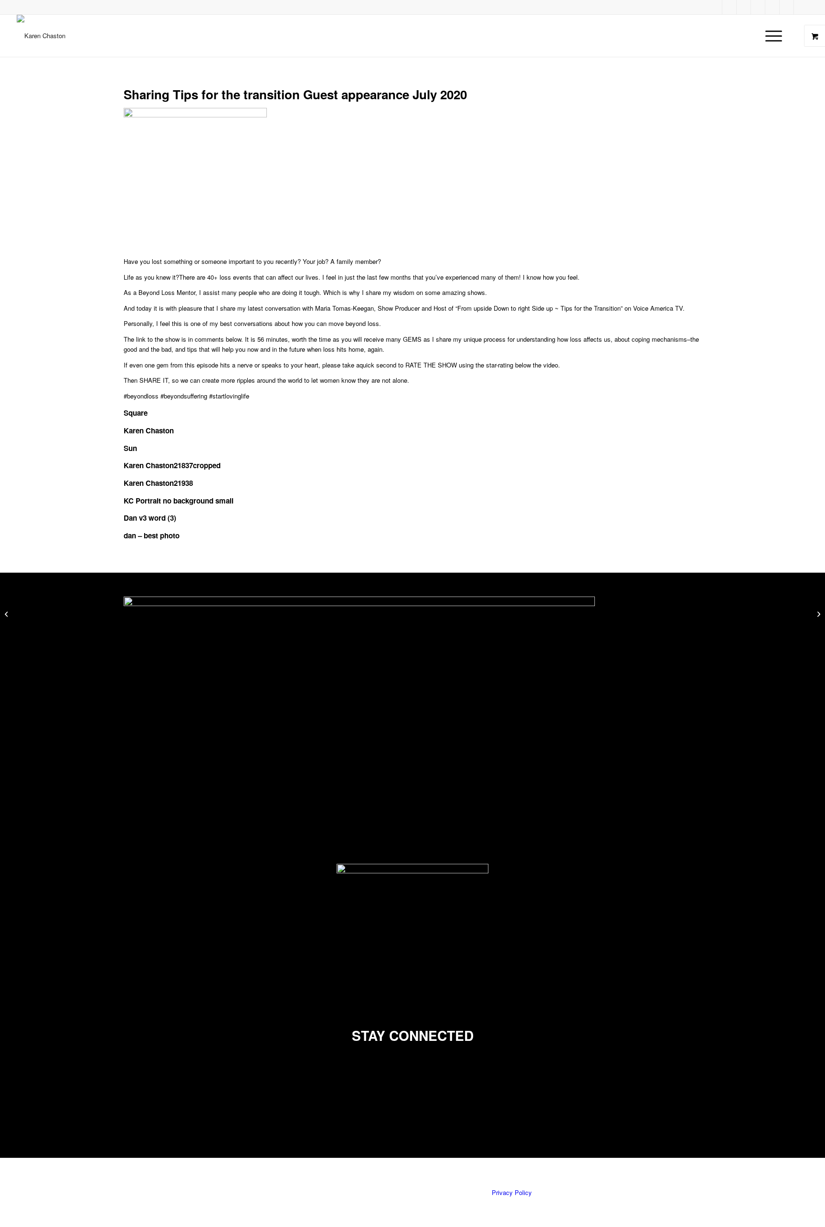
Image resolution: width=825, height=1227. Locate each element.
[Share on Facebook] (129, 1075)
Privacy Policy (512, 1192)
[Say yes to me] (817, 613)
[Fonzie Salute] (7, 613)
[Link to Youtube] (787, 7)
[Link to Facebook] (729, 7)
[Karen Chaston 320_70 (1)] (41, 36)
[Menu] (770, 36)
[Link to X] (772, 7)
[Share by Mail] (129, 1107)
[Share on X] (129, 1086)
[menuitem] (776, 36)
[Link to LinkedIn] (758, 7)
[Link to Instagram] (801, 7)
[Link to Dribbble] (715, 7)
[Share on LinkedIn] (129, 1097)
